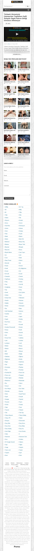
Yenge (6, 447)
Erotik (6, 268)
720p (20, 212)
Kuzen (20, 335)
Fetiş (6, 281)
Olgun (6, 362)
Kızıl (6, 324)
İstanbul (7, 313)
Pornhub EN (8, 372)
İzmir (20, 313)
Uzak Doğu (8, 431)
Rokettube (21, 380)
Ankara (21, 228)
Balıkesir (7, 241)
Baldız (6, 239)
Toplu (6, 407)
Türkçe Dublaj (22, 415)
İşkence (21, 311)
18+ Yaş (21, 207)
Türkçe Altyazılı (9, 415)
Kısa (20, 321)
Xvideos (21, 439)
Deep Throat (8, 260)
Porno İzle (21, 372)
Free (6, 284)
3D (5, 209)
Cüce (6, 257)
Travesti (7, 410)
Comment (6, 185)
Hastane (21, 300)
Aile (20, 217)
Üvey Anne (7, 426)
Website (6, 180)
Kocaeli (21, 324)
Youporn (7, 452)
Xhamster (7, 436)
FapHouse (7, 279)
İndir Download (8, 311)
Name (5, 170)
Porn (6, 370)
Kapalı (6, 319)
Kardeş (21, 319)
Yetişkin (21, 447)
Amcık (20, 223)
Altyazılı (7, 220)
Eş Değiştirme (22, 268)
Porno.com (7, 375)
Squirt (6, 396)
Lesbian (21, 340)
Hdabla (6, 303)
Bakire (20, 236)
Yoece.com (8, 450)
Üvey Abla (7, 423)
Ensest (21, 265)
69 (5, 212)
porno (19, 481)
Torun (20, 407)
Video (6, 434)
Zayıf (20, 452)
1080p (6, 207)
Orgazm (21, 364)
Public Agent (8, 378)
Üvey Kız (21, 428)
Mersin (20, 348)
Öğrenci (21, 356)
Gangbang (7, 287)
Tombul (21, 404)
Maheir (6, 345)
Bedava (7, 244)
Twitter (20, 418)
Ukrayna (7, 420)
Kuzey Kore (8, 337)
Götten (6, 295)
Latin (6, 340)
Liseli (20, 343)
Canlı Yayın (22, 252)
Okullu (20, 359)
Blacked (7, 247)
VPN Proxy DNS (24, 464)
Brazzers (7, 249)
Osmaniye (7, 367)
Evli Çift (7, 273)
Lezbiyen (7, 343)
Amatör (21, 220)
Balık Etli (21, 239)
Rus (6, 383)
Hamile (6, 300)
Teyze (20, 402)
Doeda (7, 463)
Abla (20, 215)
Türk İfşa (21, 412)
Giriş (17, 466)
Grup (20, 295)
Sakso (20, 383)
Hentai (6, 305)
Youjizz (21, 450)
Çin (6, 255)
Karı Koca (7, 321)
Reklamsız (7, 380)
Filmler (20, 281)
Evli (20, 271)
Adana (6, 217)
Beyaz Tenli (22, 244)
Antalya (21, 231)
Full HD (21, 284)
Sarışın (7, 386)
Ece (9, 43)
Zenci (6, 455)
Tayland (21, 399)
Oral (6, 364)
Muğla (20, 353)
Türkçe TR (7, 418)
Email (5, 175)
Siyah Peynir (22, 394)
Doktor (20, 260)
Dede (20, 257)
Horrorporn (21, 305)
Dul (20, 263)
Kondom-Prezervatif (10, 327)
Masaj (20, 345)
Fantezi (21, 276)
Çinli (20, 255)
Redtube (21, 378)
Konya (6, 329)
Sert (20, 386)
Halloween (21, 297)
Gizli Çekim (22, 292)
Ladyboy (21, 337)
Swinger (7, 399)
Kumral (21, 332)
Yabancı (21, 442)
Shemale (7, 391)
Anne (6, 231)
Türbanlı (21, 410)
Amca (6, 223)
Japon (20, 316)
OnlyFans (21, 362)
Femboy (21, 279)
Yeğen (20, 444)
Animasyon (22, 225)
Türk (6, 412)
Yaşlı (6, 444)
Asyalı (20, 233)
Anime (6, 228)
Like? (8, 23)
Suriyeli (21, 396)
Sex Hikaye (8, 388)
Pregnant (21, 375)
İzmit (6, 316)
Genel (6, 292)
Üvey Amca (22, 423)
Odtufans (7, 356)
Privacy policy (14, 464)
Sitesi (6, 394)
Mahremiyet (19, 463)
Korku (6, 332)
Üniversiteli (22, 420)
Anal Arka (7, 225)
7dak (6, 215)
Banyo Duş (22, 241)
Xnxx (6, 439)
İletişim (12, 463)
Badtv (6, 236)
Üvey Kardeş (8, 428)
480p (20, 209)
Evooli (20, 273)
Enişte (6, 265)
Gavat (20, 287)
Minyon (21, 351)
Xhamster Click (23, 436)
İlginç (20, 308)
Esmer (6, 271)
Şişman (21, 391)
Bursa (20, 249)
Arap (6, 233)
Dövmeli (7, 263)
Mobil (6, 353)
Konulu (21, 327)
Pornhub (21, 370)
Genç (20, 289)
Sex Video (21, 388)
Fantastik (7, 276)
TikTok (6, 404)
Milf (6, 351)
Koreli (20, 329)
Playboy (21, 367)
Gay (6, 289)
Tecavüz (7, 402)
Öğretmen (7, 359)
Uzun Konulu (22, 431)
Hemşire (21, 303)
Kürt (6, 335)
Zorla (20, 455)
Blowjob (21, 247)
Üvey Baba (22, 426)
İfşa (6, 308)
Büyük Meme (8, 252)
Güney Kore (8, 297)
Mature (6, 348)
